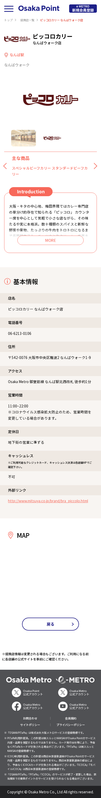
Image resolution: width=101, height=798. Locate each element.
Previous (6, 166)
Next (94, 166)
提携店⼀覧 (27, 20)
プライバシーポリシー (70, 724)
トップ (8, 20)
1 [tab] (23, 138)
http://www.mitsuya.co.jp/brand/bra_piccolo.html (48, 500)
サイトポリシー (30, 724)
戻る (51, 624)
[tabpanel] (50, 99)
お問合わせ (30, 718)
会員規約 (70, 718)
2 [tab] (52, 138)
